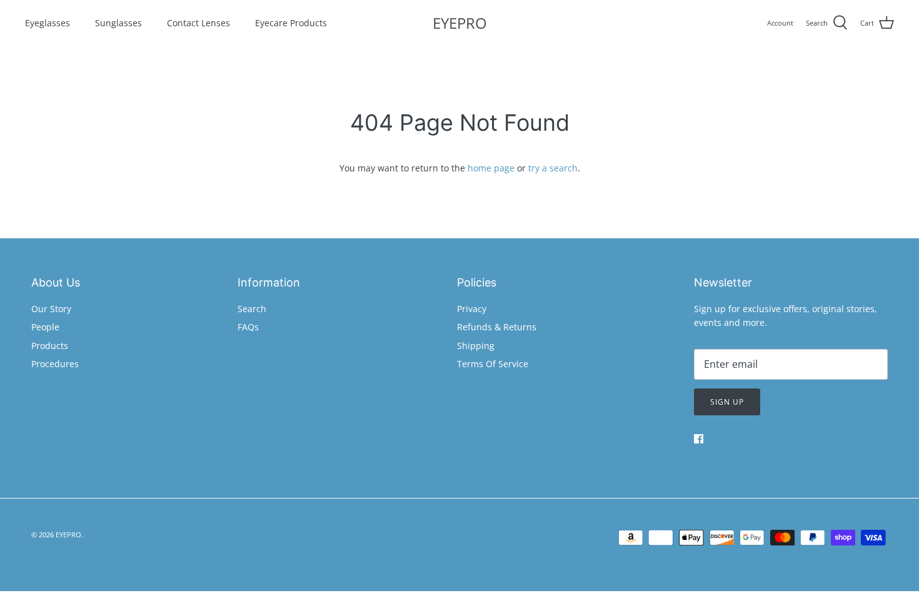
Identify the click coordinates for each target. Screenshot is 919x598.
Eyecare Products (291, 23)
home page (491, 168)
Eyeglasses (47, 23)
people (45, 327)
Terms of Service (492, 364)
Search (252, 309)
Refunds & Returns (496, 327)
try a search (553, 168)
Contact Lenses (198, 23)
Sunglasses (118, 23)
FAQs (248, 327)
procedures (55, 364)
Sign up (727, 402)
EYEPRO (68, 534)
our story (51, 309)
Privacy (471, 309)
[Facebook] (698, 438)
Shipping (476, 346)
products (49, 346)
